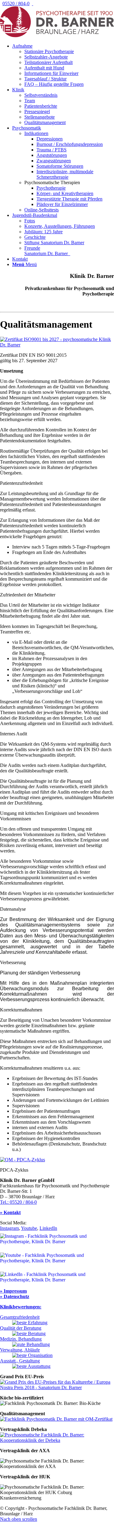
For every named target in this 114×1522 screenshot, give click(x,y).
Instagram (9, 1228)
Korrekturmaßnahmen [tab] (21, 1009)
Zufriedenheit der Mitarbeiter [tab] (27, 594)
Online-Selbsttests (41, 209)
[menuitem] (63, 65)
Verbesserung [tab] (13, 962)
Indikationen (36, 133)
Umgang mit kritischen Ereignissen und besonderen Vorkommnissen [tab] (49, 816)
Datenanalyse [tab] (13, 909)
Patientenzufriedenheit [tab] (21, 483)
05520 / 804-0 (15, 3)
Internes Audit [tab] (13, 733)
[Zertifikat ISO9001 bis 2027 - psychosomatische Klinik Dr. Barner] (57, 344)
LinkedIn (48, 1228)
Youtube (29, 1228)
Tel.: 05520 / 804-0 (18, 1202)
